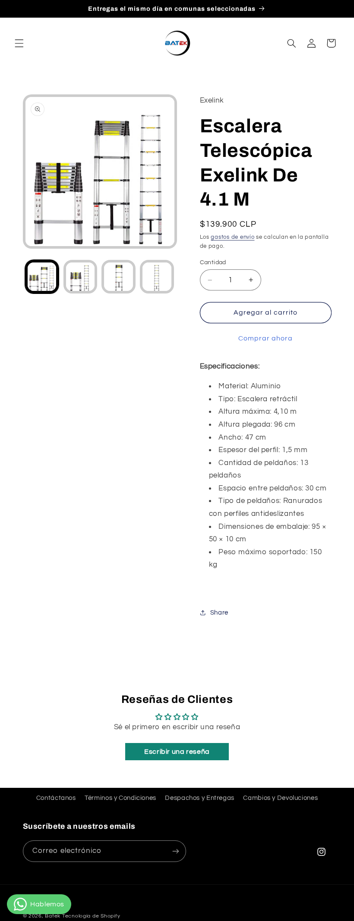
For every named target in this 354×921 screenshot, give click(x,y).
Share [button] (219, 612)
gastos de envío (232, 237)
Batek (52, 916)
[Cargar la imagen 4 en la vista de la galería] (157, 276)
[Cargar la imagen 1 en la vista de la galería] (42, 276)
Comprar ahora (265, 338)
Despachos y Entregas (199, 798)
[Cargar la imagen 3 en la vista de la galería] (118, 276)
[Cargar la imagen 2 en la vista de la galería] (80, 276)
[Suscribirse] (175, 851)
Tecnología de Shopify (91, 916)
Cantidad (213, 262)
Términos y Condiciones (120, 798)
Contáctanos (56, 798)
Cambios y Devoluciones (280, 798)
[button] (19, 43)
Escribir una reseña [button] (177, 751)
